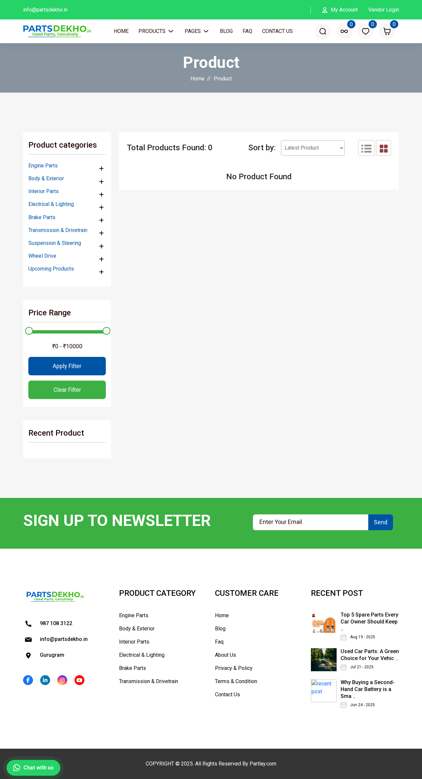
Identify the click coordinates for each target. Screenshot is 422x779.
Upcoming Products (51, 269)
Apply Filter (67, 365)
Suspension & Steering (54, 243)
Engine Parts (43, 165)
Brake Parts (41, 217)
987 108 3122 (55, 623)
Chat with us (38, 768)
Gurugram (51, 655)
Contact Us (277, 31)
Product (223, 78)
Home (121, 31)
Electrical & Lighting (51, 204)
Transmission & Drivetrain (57, 230)
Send (380, 522)
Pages (193, 31)
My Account (344, 10)
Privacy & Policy (234, 668)
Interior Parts (43, 191)
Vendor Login (383, 10)
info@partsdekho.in (45, 10)
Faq (247, 31)
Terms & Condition (236, 681)
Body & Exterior (46, 178)
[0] (344, 31)
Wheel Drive (42, 256)
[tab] (366, 148)
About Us (225, 655)
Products (152, 31)
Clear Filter (67, 389)
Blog (226, 31)
